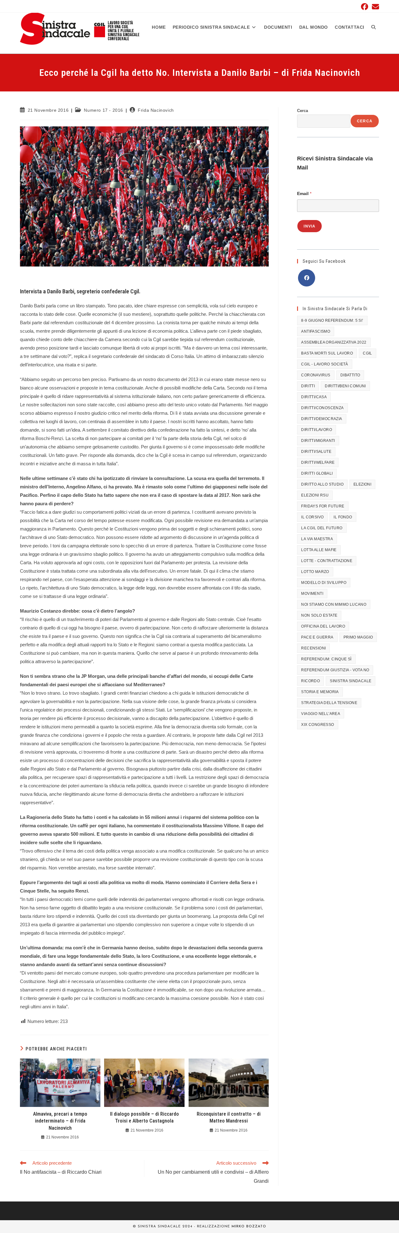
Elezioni (362, 484)
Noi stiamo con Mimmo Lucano (333, 604)
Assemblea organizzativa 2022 (333, 342)
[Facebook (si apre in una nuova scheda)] (364, 6)
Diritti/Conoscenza (322, 408)
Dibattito (350, 375)
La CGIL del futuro (321, 528)
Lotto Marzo (315, 572)
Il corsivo (312, 517)
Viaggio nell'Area (320, 714)
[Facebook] (306, 277)
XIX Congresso (317, 724)
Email (304, 193)
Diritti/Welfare (317, 462)
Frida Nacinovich (156, 110)
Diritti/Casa (314, 397)
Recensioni (313, 648)
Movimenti (312, 593)
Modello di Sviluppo (323, 582)
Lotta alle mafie (318, 550)
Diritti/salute (316, 451)
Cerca (302, 110)
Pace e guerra (317, 637)
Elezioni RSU (315, 495)
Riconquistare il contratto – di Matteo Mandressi (229, 1117)
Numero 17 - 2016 (103, 110)
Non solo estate (319, 615)
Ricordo (310, 681)
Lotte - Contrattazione (326, 561)
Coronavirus (315, 375)
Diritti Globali (317, 473)
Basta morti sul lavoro (327, 353)
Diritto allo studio (322, 484)
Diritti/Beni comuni (345, 386)
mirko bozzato (249, 1226)
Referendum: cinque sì (326, 659)
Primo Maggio (358, 637)
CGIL (367, 353)
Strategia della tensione (329, 703)
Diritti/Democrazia (321, 419)
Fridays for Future (322, 506)
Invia (309, 226)
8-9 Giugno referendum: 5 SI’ (332, 320)
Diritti (308, 386)
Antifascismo (315, 331)
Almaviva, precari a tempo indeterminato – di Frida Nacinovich (60, 1121)
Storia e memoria (320, 692)
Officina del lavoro (323, 626)
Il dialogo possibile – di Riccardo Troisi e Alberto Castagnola (144, 1117)
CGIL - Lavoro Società (324, 364)
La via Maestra (317, 539)
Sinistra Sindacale (350, 681)
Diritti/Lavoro (316, 430)
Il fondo (343, 517)
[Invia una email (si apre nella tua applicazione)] (374, 6)
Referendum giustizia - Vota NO (335, 670)
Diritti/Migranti (318, 440)
